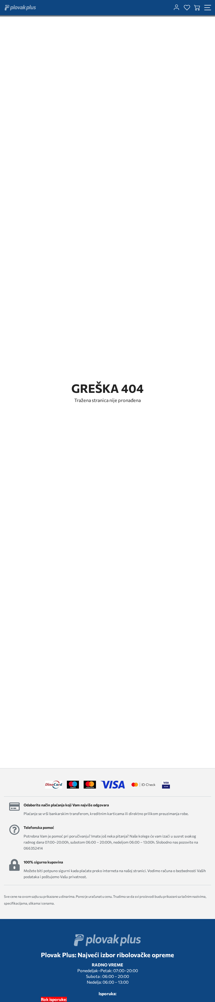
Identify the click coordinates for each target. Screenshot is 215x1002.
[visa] (166, 785)
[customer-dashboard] (176, 7)
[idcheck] (143, 785)
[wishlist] (187, 7)
